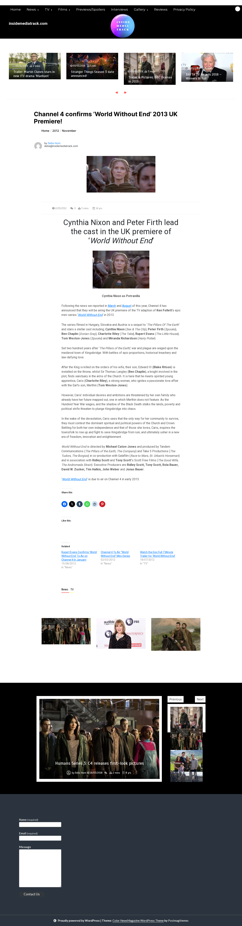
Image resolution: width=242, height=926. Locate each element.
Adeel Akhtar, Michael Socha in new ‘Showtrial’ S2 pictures (207, 82)
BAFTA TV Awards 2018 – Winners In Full (146, 76)
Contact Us (32, 894)
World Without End (90, 315)
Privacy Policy (184, 9)
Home (15, 9)
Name (28, 819)
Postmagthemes (178, 920)
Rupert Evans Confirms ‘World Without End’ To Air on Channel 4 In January (79, 556)
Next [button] (200, 699)
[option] (35, 66)
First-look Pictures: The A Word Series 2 (99, 763)
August (126, 306)
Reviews (161, 9)
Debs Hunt (54, 143)
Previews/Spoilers (90, 9)
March (112, 306)
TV (47, 9)
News (31, 9)
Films (62, 9)
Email (28, 833)
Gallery (139, 9)
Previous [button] (175, 699)
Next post (185, 661)
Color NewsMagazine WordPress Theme (138, 920)
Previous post (60, 661)
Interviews (119, 9)
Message (25, 847)
